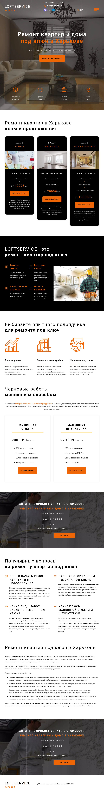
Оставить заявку (19, 193)
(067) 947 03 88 (54, 6)
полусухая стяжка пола (23, 404)
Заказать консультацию (52, 58)
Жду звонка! (64, 535)
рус (81, 10)
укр (77, 10)
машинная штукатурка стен (42, 404)
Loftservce (17, 8)
